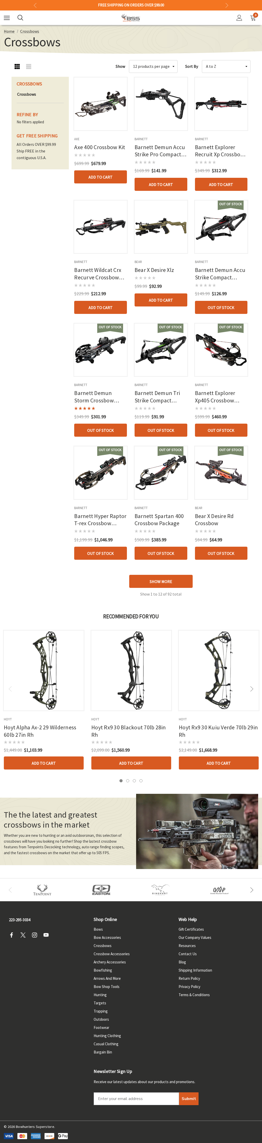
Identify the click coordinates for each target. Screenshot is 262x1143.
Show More (161, 581)
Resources (187, 945)
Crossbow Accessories (112, 953)
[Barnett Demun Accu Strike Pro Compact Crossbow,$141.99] (161, 103)
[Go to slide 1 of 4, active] (121, 780)
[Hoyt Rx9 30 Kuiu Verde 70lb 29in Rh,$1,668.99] (219, 670)
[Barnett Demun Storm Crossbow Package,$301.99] (100, 350)
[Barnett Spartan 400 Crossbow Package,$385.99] (161, 472)
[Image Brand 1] (42, 890)
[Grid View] (17, 66)
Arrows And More (107, 978)
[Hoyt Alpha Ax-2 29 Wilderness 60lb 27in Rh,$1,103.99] (44, 670)
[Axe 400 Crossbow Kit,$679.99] (100, 103)
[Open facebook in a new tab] (13, 935)
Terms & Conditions (194, 994)
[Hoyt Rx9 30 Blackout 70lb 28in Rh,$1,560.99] (131, 670)
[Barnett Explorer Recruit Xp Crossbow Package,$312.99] (221, 103)
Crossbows (103, 945)
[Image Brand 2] (101, 890)
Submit (189, 1099)
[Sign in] (239, 18)
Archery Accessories (110, 962)
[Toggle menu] (7, 18)
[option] (42, 890)
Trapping (101, 1011)
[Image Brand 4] (160, 890)
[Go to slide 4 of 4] (141, 780)
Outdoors (101, 1019)
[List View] (29, 66)
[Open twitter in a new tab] (24, 935)
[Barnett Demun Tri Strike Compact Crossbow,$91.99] (161, 350)
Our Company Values (195, 937)
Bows (98, 929)
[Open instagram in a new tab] (36, 935)
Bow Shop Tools (106, 986)
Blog (182, 962)
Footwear (101, 1027)
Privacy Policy (189, 986)
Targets (100, 1003)
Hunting (100, 994)
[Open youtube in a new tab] (47, 935)
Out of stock (221, 307)
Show (120, 66)
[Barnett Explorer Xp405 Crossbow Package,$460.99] (221, 350)
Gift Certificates (191, 929)
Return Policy (189, 978)
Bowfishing (103, 970)
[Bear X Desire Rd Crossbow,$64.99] (221, 472)
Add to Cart (101, 177)
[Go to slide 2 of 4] (127, 780)
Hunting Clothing (107, 1035)
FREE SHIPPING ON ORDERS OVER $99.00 (131, 5)
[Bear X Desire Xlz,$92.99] (161, 226)
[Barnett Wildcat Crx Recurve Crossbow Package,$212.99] (100, 226)
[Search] (20, 18)
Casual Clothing (106, 1043)
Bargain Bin (103, 1052)
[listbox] (226, 66)
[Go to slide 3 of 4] (134, 780)
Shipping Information (195, 970)
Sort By (191, 66)
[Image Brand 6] (219, 890)
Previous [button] (35, 5)
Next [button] (227, 5)
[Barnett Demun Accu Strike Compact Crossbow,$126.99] (221, 226)
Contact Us (188, 953)
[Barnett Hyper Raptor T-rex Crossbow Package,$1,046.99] (100, 472)
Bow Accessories (107, 937)
